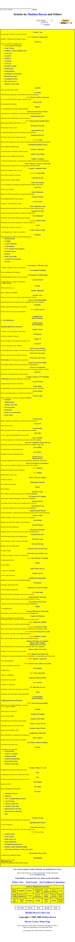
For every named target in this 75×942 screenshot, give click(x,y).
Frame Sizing (37, 386)
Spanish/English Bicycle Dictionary (12, 326)
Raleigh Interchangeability (37, 578)
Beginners (22, 890)
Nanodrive (8, 56)
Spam (37, 692)
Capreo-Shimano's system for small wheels (37, 163)
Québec (37, 563)
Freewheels (37, 423)
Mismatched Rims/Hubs (37, 529)
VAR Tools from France (37, 827)
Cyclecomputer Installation (37, 270)
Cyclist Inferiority (37, 280)
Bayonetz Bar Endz (11, 76)
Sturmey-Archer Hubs (37, 719)
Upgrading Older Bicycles (38, 822)
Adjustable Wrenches (11, 793)
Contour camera (10, 834)
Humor (37, 487)
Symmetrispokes (10, 71)
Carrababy (8, 61)
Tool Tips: (37, 791)
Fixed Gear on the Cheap (37, 358)
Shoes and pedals (39, 673)
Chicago (32, 613)
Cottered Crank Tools (11, 803)
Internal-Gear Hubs (41, 627)
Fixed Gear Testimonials (37, 367)
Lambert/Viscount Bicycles (37, 510)
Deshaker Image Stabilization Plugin (16, 847)
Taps (6, 814)
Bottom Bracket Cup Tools (13, 809)
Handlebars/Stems (10, 251)
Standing (37, 709)
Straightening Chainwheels (37, 733)
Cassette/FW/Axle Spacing (13, 259)
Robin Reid (8, 410)
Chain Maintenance (37, 192)
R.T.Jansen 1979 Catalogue (37, 496)
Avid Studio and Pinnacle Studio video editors (19, 849)
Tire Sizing (37, 787)
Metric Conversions (11, 256)
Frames (29, 895)
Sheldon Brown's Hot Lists (37, 912)
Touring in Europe (37, 818)
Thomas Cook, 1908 (11, 405)
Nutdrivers (8, 796)
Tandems (37, 747)
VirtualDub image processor (13, 844)
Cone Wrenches (9, 801)
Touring (37, 900)
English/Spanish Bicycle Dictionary (12, 700)
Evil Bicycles (37, 334)
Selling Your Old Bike (37, 622)
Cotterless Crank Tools (12, 806)
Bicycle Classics (16, 855)
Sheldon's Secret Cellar (12, 84)
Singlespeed (21, 896)
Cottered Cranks (40, 220)
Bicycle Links (37, 102)
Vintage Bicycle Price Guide (37, 853)
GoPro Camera (9, 836)
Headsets (7, 254)
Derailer (37, 286)
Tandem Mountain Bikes (12, 759)
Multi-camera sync (10, 839)
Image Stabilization (10, 842)
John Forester (7, 283)
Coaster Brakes (37, 201)
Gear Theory (37, 452)
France (27, 398)
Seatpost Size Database (37, 616)
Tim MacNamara (37, 525)
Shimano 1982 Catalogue (37, 643)
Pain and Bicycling (37, 544)
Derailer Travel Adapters (17, 249)
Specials (47, 908)
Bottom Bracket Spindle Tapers (39, 121)
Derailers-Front (37, 295)
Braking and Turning (37, 125)
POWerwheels (9, 68)
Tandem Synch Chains (12, 764)
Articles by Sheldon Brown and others (37, 886)
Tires (37, 772)
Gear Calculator (37, 438)
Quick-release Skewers (38, 568)
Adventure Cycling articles (39, 37)
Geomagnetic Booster (11, 79)
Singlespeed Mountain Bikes (37, 678)
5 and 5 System (9, 48)
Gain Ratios (37, 433)
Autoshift (37, 88)
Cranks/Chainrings (11, 243)
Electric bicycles (40, 309)
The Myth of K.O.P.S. (37, 534)
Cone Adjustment (37, 216)
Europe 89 (37, 343)
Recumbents (37, 583)
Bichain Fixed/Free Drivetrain (39, 97)
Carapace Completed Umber (37, 168)
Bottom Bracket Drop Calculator (37, 111)
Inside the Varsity (37, 492)
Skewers (37, 682)
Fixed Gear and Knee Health (37, 362)
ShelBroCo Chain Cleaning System (15, 51)
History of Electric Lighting (37, 477)
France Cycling (37, 396)
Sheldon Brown (37, 14)
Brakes (29, 890)
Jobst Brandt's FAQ (37, 130)
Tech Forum (31, 882)
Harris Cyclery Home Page (37, 921)
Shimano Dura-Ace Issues (38, 644)
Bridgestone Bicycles (37, 135)
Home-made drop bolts (37, 482)
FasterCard (8, 53)
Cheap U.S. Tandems (11, 753)
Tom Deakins (5, 360)
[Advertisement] (37, 4)
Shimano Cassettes (40, 636)
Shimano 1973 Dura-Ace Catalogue (37, 641)
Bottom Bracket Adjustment (13, 811)
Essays (61, 890)
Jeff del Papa (5, 379)
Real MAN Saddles (10, 66)
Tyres (37, 777)
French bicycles (37, 419)
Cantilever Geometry (37, 159)
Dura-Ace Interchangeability (37, 300)
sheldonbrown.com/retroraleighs (37, 587)
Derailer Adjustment (37, 290)
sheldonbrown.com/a (53, 869)
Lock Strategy (37, 520)
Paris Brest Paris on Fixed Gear (37, 548)
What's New (18, 882)
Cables (40, 140)
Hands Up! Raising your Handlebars (37, 463)
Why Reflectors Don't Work (37, 602)
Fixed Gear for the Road (37, 348)
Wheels (54, 900)
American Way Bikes (15, 45)
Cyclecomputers (10, 246)
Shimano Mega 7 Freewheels (37, 649)
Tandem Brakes (9, 751)
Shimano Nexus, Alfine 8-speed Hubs (37, 663)
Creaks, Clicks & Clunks (37, 230)
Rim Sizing (37, 592)
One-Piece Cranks (37, 539)
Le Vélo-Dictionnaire (7, 320)
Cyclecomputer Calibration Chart (37, 265)
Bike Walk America (11, 81)
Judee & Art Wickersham (12, 412)
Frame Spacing (37, 391)
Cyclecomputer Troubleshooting (37, 275)
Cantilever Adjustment (37, 149)
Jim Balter (8, 399)
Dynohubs (37, 305)
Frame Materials (37, 381)
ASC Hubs (37, 92)
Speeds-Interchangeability (37, 703)
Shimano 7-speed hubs (37, 659)
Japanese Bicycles (37, 501)
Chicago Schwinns (37, 197)
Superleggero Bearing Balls (13, 74)
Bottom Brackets (10, 238)
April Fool (37, 42)
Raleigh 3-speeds (37, 573)
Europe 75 (37, 339)
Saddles (37, 606)
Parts (38, 908)
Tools (55, 908)
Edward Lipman (10, 407)
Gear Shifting (37, 447)
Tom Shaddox (37, 668)
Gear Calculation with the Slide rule (37, 442)
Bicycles (30, 908)
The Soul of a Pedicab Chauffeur (37, 742)
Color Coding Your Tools (37, 206)
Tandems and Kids (10, 756)
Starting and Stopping (37, 714)
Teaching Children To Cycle (37, 768)
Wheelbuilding (37, 858)
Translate (47, 24)
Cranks (37, 225)
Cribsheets (37, 235)
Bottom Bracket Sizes (37, 116)
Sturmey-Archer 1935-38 (37, 723)
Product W (8, 58)
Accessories (20, 908)
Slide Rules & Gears (37, 687)
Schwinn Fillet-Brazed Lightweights (37, 611)
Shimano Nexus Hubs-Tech (37, 654)
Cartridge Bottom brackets (17, 798)
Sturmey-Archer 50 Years (37, 728)
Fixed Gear (21, 895)
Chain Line (37, 187)
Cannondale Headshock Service (37, 144)
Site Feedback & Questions (52, 882)
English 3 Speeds (37, 329)
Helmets (39, 473)
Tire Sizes (8, 261)
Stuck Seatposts (37, 738)
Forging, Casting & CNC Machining (37, 377)
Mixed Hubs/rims (6, 861)
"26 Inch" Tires (37, 32)
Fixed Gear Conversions (37, 353)
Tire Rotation (37, 782)
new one (35, 94)
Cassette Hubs (40, 173)
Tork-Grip (8, 63)
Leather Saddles (37, 515)
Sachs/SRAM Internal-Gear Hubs (39, 631)
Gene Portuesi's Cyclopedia (39, 558)
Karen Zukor (9, 415)
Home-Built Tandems (11, 761)
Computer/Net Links (37, 211)
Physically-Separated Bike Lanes (37, 553)
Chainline (8, 241)
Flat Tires (37, 372)
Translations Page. (40, 874)
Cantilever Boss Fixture (37, 154)
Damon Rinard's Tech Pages (37, 597)
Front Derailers (37, 428)
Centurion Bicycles (37, 178)
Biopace (37, 107)
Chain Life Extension (37, 182)
